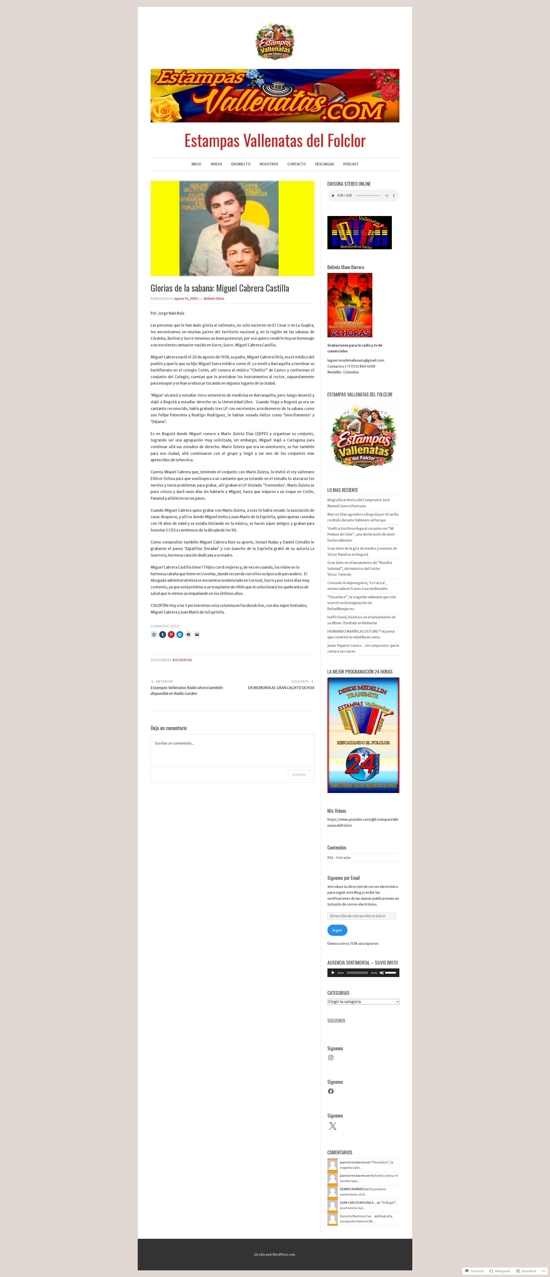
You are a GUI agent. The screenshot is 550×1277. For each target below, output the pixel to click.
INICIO (196, 164)
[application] (363, 972)
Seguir (337, 930)
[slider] (391, 972)
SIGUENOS (336, 1020)
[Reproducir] (333, 973)
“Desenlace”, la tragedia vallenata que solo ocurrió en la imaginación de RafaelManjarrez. (361, 603)
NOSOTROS (269, 164)
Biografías (182, 660)
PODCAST (351, 164)
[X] (332, 1126)
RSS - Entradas (339, 858)
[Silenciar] (382, 973)
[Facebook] (330, 1091)
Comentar (299, 774)
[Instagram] (330, 1057)
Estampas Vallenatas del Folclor (275, 140)
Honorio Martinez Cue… (357, 1216)
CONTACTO (296, 164)
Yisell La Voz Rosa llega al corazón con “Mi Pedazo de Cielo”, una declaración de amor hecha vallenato (361, 534)
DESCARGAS (324, 164)
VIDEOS (216, 164)
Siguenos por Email (343, 877)
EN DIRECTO (241, 164)
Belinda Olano (214, 299)
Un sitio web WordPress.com (274, 1255)
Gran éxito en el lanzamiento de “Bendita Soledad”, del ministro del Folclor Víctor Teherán (359, 569)
